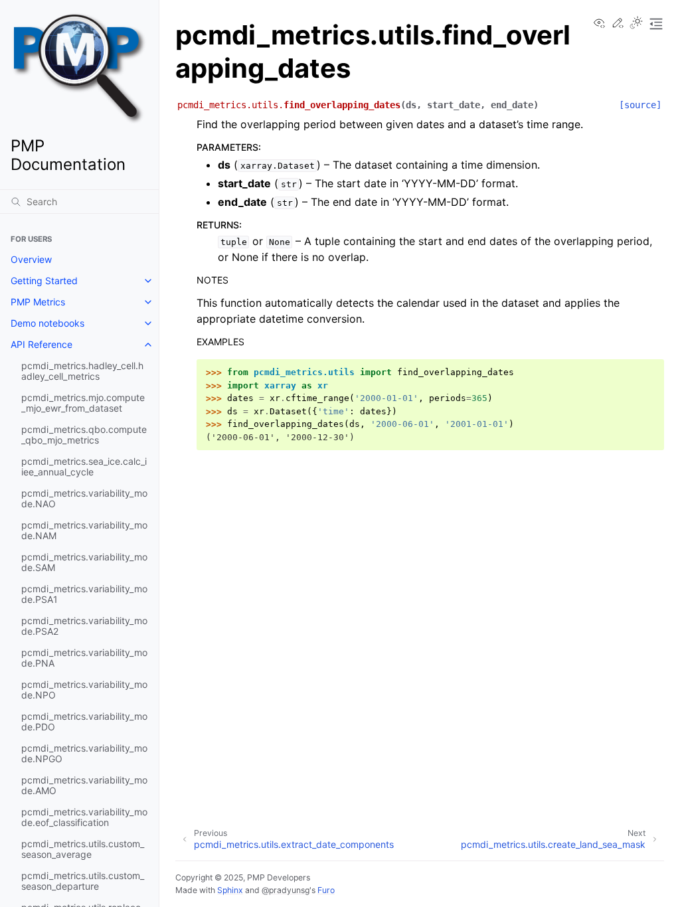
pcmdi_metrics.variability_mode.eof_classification (84, 817)
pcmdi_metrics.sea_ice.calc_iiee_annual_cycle (84, 466)
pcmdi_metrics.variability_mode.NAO (84, 498)
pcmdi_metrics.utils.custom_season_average (82, 849)
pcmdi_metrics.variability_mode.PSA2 (84, 626)
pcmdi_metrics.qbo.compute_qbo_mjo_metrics (84, 435)
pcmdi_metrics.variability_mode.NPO (84, 690)
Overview (31, 259)
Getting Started (44, 280)
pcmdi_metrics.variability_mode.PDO (84, 721)
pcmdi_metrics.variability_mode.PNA (84, 658)
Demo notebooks (47, 323)
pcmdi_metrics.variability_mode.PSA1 (84, 594)
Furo (326, 890)
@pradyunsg (285, 890)
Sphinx (230, 890)
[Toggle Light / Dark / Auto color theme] (636, 24)
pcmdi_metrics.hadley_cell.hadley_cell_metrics (82, 371)
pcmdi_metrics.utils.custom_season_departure (82, 881)
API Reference (41, 344)
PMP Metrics (38, 301)
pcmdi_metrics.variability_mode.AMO (84, 785)
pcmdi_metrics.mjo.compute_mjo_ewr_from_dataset (83, 403)
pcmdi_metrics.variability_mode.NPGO (84, 753)
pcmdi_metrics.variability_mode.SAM (84, 562)
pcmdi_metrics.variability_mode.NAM (84, 530)
